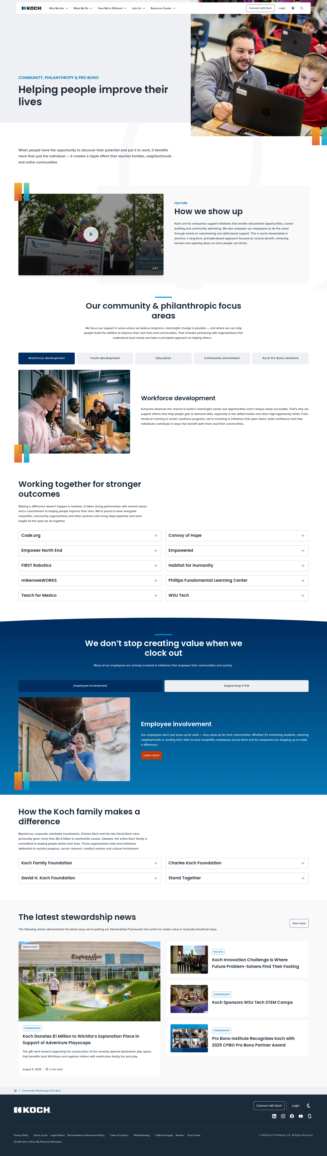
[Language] (293, 8)
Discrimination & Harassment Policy (86, 1135)
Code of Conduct (119, 1135)
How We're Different (110, 8)
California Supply (164, 1135)
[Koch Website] (32, 8)
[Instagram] (283, 1116)
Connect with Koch (260, 8)
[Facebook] (292, 1116)
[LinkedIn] (274, 1116)
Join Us (136, 8)
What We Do (81, 8)
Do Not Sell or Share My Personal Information (38, 1141)
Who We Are (56, 8)
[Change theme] (308, 1106)
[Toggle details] (155, 536)
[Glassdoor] (309, 1116)
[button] (90, 234)
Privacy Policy (21, 1135)
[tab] (46, 358)
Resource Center (161, 8)
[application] (91, 234)
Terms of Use (41, 1135)
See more (299, 923)
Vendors (180, 1135)
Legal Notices (57, 1135)
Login (282, 8)
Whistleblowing (142, 1135)
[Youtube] (300, 1116)
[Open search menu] (301, 8)
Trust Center (193, 1135)
